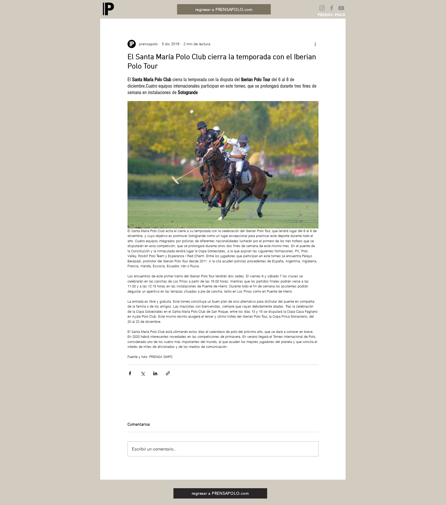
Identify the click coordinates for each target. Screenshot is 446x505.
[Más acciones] (315, 44)
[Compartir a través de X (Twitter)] (142, 373)
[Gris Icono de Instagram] (322, 8)
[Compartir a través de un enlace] (167, 373)
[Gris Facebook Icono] (331, 8)
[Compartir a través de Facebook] (130, 373)
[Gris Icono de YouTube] (341, 8)
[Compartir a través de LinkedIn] (155, 373)
